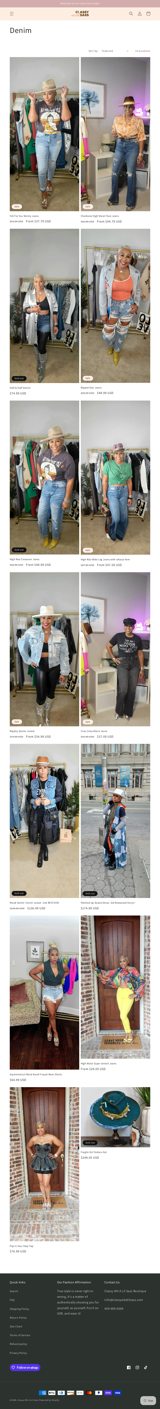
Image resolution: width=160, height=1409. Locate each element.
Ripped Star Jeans (91, 387)
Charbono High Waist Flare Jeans (100, 216)
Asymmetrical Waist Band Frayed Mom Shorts (36, 1074)
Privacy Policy (18, 1353)
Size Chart (16, 1326)
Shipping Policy (19, 1309)
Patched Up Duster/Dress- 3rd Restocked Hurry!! (108, 902)
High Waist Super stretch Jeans (98, 1063)
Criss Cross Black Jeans (94, 731)
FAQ (12, 1300)
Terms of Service (20, 1335)
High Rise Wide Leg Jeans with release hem (105, 559)
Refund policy (18, 1344)
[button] (11, 13)
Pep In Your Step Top (21, 1246)
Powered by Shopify (49, 1400)
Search (14, 1291)
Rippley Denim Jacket (22, 731)
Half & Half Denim (20, 387)
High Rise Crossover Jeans (24, 559)
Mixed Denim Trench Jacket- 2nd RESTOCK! (34, 902)
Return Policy (18, 1317)
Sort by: (93, 51)
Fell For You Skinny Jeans (24, 216)
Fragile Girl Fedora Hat (94, 1152)
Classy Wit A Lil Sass (28, 1400)
